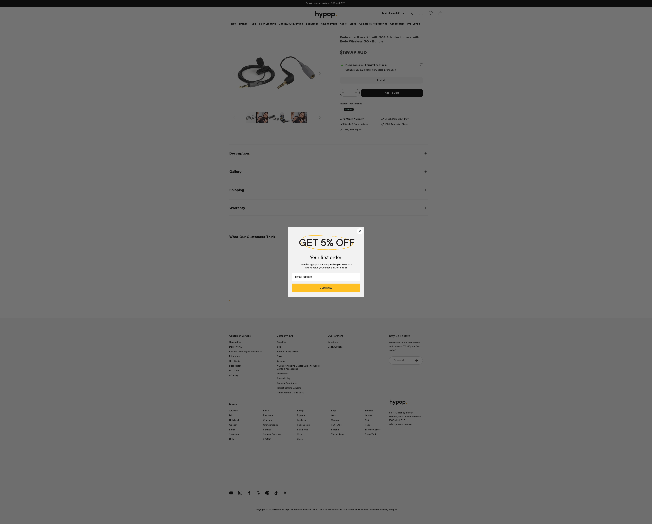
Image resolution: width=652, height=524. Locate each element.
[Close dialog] (360, 231)
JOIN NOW (326, 287)
